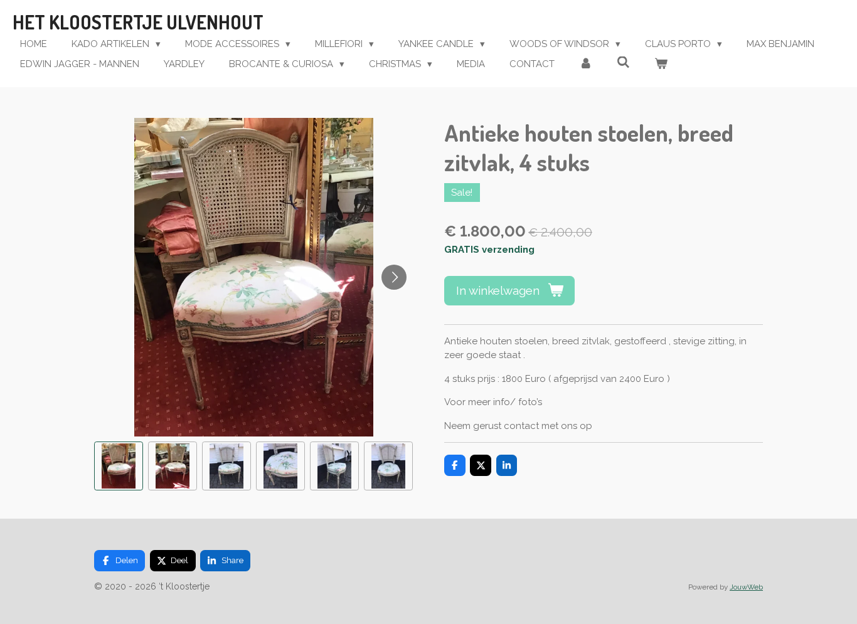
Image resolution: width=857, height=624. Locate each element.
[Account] (586, 64)
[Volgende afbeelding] (394, 277)
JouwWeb (746, 587)
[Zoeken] (623, 62)
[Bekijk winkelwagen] (661, 64)
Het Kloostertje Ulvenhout (138, 22)
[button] (118, 466)
